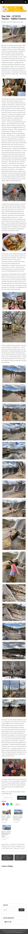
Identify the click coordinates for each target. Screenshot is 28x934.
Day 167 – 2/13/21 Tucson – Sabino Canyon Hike (6, 817)
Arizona (6, 844)
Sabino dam (16, 848)
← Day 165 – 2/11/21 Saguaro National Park (7, 857)
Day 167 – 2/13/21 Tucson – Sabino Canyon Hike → (20, 857)
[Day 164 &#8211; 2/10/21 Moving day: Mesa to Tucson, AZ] (18, 812)
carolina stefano (20, 844)
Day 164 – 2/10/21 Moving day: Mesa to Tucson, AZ (17, 817)
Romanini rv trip (5, 846)
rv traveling (18, 846)
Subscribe (22, 797)
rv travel (12, 846)
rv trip (23, 846)
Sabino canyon (9, 848)
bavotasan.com (19, 932)
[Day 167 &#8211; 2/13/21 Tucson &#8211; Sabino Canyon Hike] (7, 812)
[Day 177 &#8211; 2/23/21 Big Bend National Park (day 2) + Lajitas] (7, 827)
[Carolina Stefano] (14, 8)
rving (3, 848)
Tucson (22, 848)
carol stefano (12, 844)
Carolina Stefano (13, 930)
